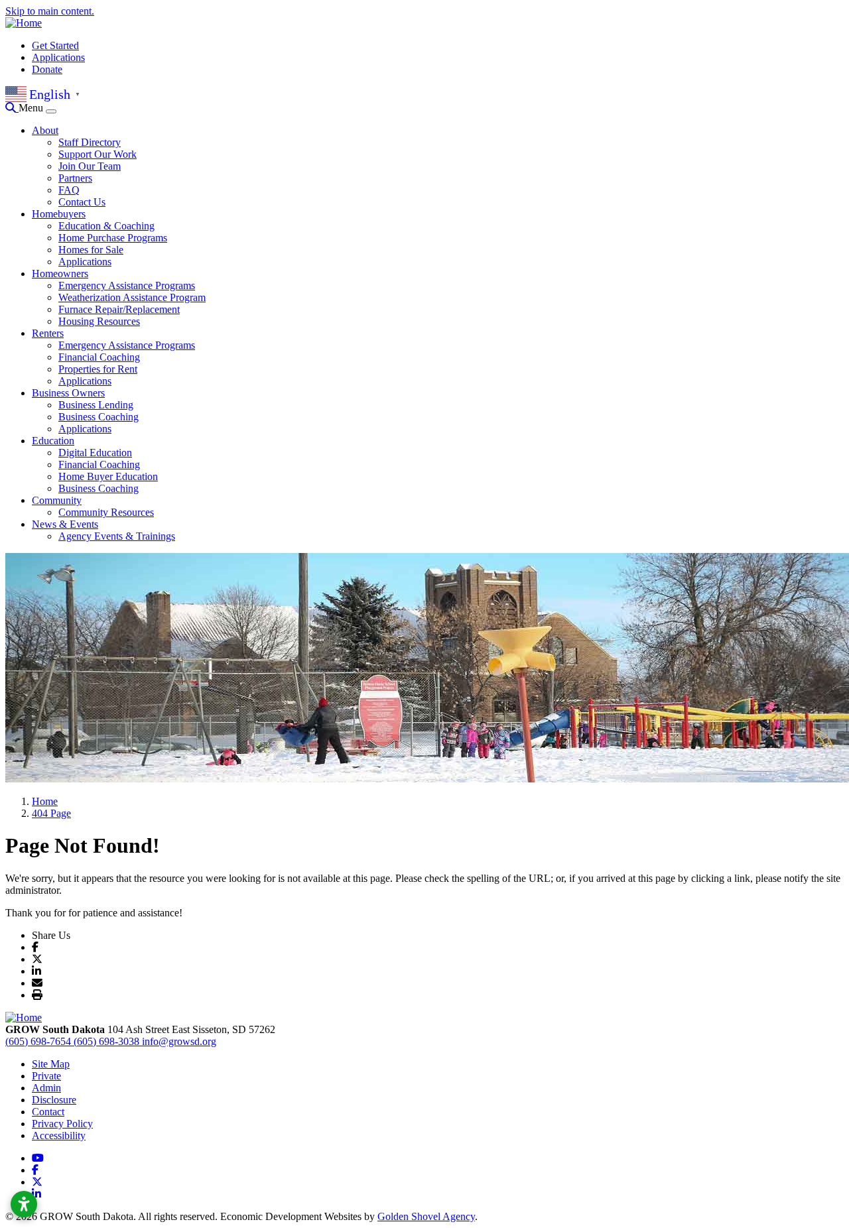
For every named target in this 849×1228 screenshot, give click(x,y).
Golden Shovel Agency (426, 1216)
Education (53, 440)
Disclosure (54, 1099)
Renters (48, 333)
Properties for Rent (97, 369)
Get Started (55, 45)
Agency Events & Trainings (116, 536)
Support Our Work (97, 154)
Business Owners (68, 393)
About (45, 130)
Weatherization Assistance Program (132, 297)
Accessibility (59, 1135)
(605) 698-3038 (108, 1041)
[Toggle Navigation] (51, 111)
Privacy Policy (62, 1123)
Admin (46, 1087)
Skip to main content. (49, 11)
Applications (58, 57)
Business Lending (95, 404)
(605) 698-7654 (39, 1041)
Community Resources (106, 512)
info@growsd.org (179, 1041)
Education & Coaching (106, 225)
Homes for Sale (90, 249)
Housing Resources (99, 321)
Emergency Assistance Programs (126, 285)
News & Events (65, 524)
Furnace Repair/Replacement (119, 309)
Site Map (51, 1064)
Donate (47, 69)
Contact (48, 1111)
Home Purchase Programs (112, 237)
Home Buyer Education (108, 476)
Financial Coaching (99, 357)
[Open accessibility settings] (24, 1204)
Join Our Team (89, 166)
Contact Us (81, 202)
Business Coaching (98, 416)
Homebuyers (59, 213)
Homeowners (60, 273)
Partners (75, 178)
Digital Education (95, 452)
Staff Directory (89, 142)
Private (46, 1075)
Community (57, 500)
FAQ (69, 190)
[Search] (12, 107)
